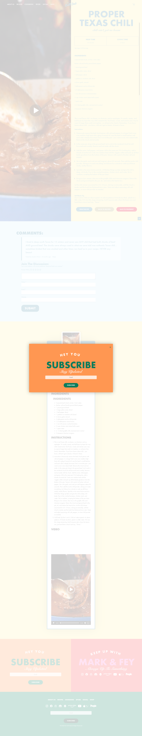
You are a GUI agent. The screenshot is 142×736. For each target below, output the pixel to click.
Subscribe (71, 385)
